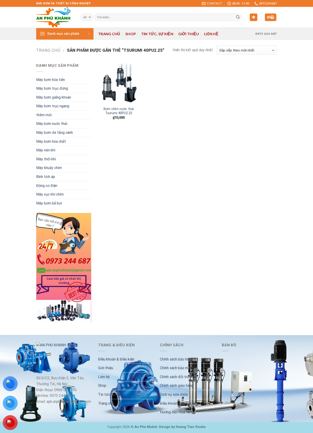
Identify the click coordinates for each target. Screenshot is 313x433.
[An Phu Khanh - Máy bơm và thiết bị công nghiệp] (55, 17)
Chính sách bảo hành (176, 359)
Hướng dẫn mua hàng (177, 412)
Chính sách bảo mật (176, 368)
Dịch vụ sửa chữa (174, 394)
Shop (130, 34)
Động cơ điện (46, 185)
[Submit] (238, 17)
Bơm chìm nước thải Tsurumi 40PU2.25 (119, 111)
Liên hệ (211, 34)
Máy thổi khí (46, 159)
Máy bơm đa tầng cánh (54, 132)
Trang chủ (109, 34)
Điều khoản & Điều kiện (116, 359)
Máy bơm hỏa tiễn (50, 80)
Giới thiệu (188, 34)
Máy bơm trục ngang (52, 106)
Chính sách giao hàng (176, 385)
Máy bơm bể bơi (49, 203)
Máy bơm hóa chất (51, 141)
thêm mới (44, 115)
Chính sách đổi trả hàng (179, 377)
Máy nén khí (45, 150)
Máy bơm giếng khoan (53, 97)
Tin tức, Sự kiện (157, 34)
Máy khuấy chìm (49, 168)
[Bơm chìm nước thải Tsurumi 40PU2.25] (118, 83)
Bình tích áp (45, 177)
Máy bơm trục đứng (52, 88)
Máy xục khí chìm (50, 194)
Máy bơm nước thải (51, 123)
